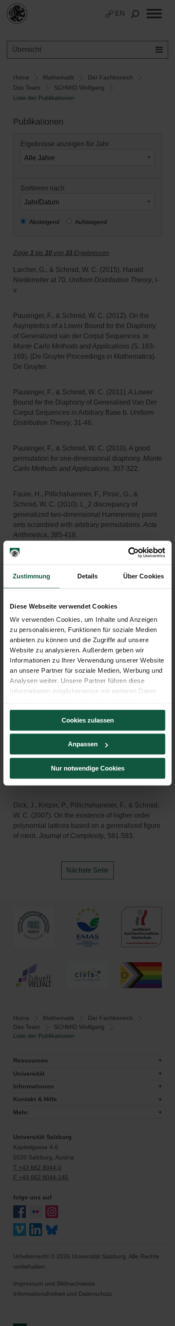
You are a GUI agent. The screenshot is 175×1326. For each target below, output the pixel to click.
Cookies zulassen (88, 720)
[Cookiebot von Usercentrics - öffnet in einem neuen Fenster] (128, 552)
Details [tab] (87, 576)
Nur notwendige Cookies (87, 768)
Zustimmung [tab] (32, 576)
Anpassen (83, 744)
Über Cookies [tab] (143, 576)
